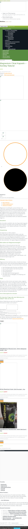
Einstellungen (17, 528)
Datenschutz (4, 486)
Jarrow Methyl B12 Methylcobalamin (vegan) (12, 518)
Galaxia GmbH (14, 523)
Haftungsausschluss (6, 487)
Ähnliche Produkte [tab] (7, 205)
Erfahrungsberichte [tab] (8, 204)
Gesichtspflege (11, 32)
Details (1, 360)
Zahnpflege (10, 33)
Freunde (3, 488)
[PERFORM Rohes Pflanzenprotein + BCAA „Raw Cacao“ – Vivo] (8, 428)
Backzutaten (11, 37)
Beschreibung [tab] (6, 202)
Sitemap (3, 490)
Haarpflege (10, 34)
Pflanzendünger (12, 49)
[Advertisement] (14, 466)
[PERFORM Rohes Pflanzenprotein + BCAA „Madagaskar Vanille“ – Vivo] (8, 347)
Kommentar (3, 309)
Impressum (3, 484)
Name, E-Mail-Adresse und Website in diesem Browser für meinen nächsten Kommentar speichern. (14, 316)
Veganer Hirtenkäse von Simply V (18, 513)
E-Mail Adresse (4, 312)
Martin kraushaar (7, 518)
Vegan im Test (11, 26)
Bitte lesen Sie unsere (12, 318)
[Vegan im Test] (13, 10)
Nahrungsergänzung (9, 75)
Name (2, 311)
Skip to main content (5, 0)
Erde (9, 47)
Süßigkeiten (11, 39)
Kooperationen (6, 57)
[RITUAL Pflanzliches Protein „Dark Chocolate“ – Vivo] (8, 388)
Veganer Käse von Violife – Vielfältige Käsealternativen (15, 515)
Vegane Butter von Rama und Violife (17, 510)
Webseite (2, 314)
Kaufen (1, 362)
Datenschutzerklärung (17, 318)
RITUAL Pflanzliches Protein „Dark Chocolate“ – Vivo (12, 389)
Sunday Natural (8, 73)
